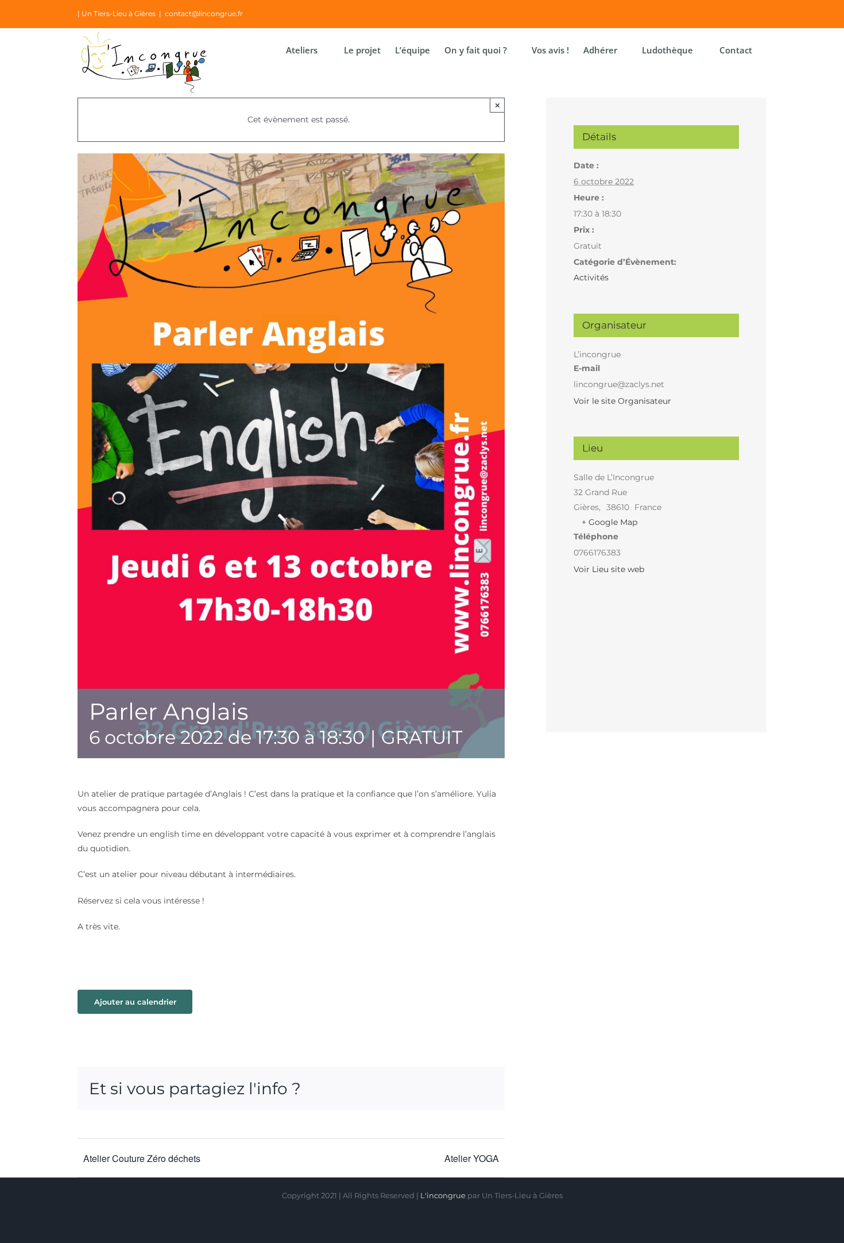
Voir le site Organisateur (622, 401)
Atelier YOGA (471, 1158)
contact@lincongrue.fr (204, 13)
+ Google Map (609, 522)
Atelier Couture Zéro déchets (141, 1158)
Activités (591, 277)
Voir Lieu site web (609, 569)
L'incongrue (443, 1195)
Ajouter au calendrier (135, 1001)
